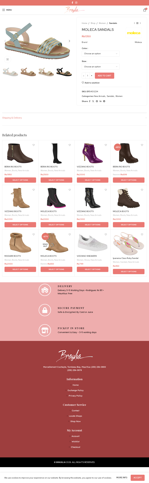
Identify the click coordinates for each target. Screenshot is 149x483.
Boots (14, 170)
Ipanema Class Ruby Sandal (125, 258)
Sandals (113, 23)
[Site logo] (74, 9)
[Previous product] (134, 23)
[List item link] (75, 385)
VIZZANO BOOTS (85, 166)
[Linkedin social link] (100, 101)
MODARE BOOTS (13, 256)
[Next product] (140, 23)
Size (84, 61)
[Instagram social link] (76, 2)
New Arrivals (99, 96)
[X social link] (93, 101)
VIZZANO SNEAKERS (87, 256)
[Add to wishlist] (33, 145)
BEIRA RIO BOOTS (13, 166)
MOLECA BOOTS (49, 211)
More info (122, 477)
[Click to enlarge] (7, 59)
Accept (138, 477)
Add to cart (104, 75)
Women (102, 23)
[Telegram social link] (104, 101)
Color (84, 48)
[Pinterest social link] (97, 101)
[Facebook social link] (72, 2)
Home (84, 23)
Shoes (87, 260)
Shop (93, 23)
